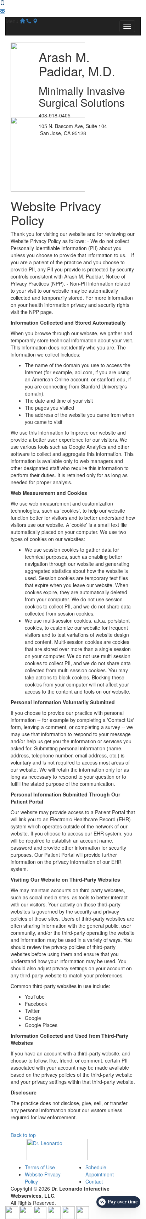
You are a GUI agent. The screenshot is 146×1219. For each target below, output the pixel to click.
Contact (94, 1181)
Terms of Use (40, 1167)
